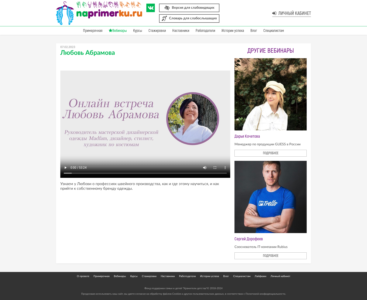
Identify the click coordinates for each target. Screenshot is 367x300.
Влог (253, 30)
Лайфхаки (260, 276)
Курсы (137, 30)
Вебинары (119, 30)
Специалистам (273, 30)
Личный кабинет (294, 13)
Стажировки (157, 30)
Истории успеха (233, 30)
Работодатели (205, 30)
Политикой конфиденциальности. (266, 294)
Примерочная (92, 30)
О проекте (83, 276)
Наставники (180, 30)
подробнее (270, 153)
